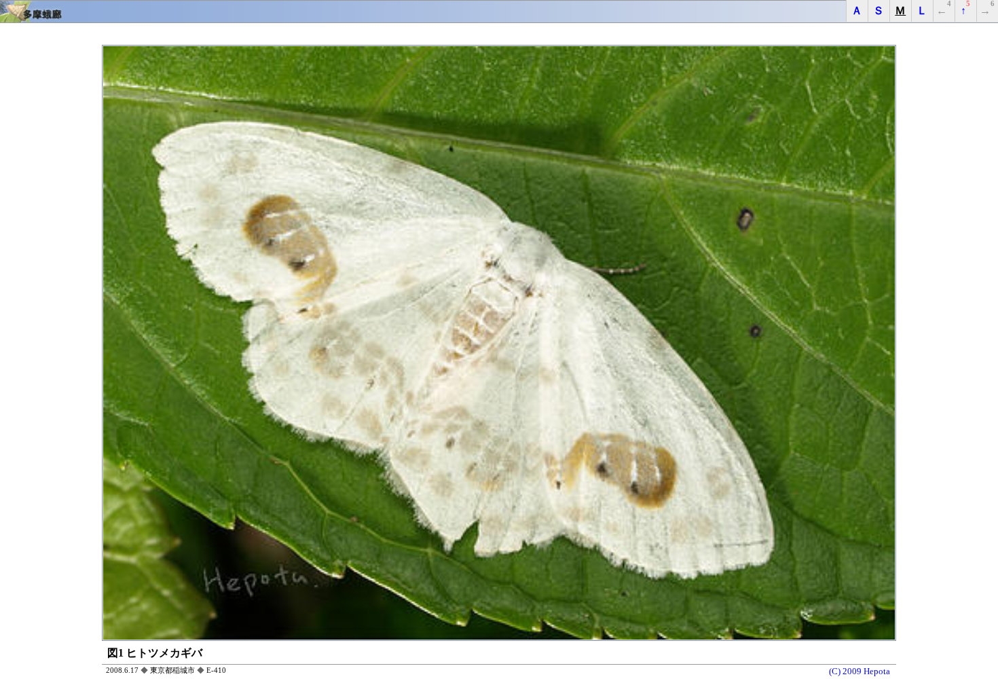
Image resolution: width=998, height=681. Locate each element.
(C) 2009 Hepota (859, 671)
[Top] (499, 11)
